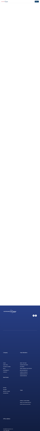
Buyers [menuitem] (4, 387)
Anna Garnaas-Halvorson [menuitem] (26, 368)
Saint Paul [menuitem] (5, 364)
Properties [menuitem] (5, 393)
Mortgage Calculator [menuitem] (25, 404)
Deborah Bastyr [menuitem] (23, 373)
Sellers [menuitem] (5, 389)
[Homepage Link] (4, 1)
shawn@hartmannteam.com (8, 428)
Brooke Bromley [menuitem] (24, 370)
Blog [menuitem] (4, 368)
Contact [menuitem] (5, 372)
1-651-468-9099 (6, 430)
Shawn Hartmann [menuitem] (24, 364)
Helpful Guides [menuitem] (6, 391)
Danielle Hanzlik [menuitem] (24, 372)
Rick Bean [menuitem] (22, 366)
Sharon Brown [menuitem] (23, 375)
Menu (37, 1)
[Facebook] (33, 315)
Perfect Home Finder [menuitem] (24, 400)
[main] (20, 154)
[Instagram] (36, 315)
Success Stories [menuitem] (7, 366)
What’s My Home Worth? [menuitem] (25, 402)
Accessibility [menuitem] (6, 370)
